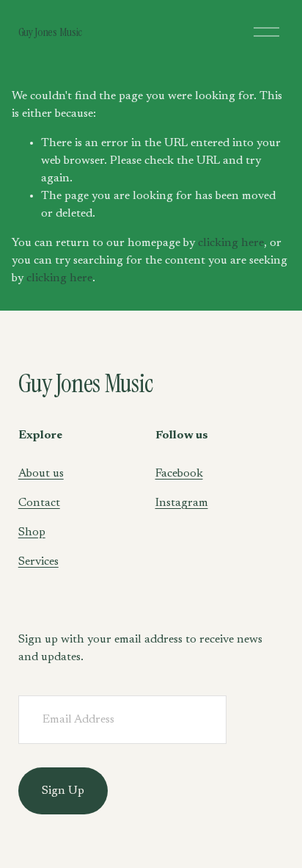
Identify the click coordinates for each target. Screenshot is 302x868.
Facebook (179, 474)
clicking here (231, 243)
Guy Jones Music (50, 32)
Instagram (181, 503)
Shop (31, 532)
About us (41, 474)
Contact (39, 503)
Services (38, 562)
